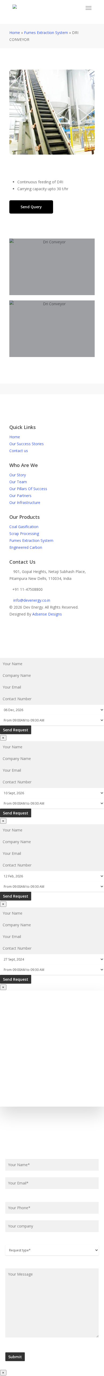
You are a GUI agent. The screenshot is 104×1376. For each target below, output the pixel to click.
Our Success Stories (26, 443)
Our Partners (20, 495)
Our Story (17, 474)
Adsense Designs (47, 614)
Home (14, 32)
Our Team (18, 481)
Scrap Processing (24, 533)
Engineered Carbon (25, 547)
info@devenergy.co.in (31, 600)
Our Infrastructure (24, 502)
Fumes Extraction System (46, 32)
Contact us (18, 450)
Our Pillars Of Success (28, 488)
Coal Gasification (23, 526)
